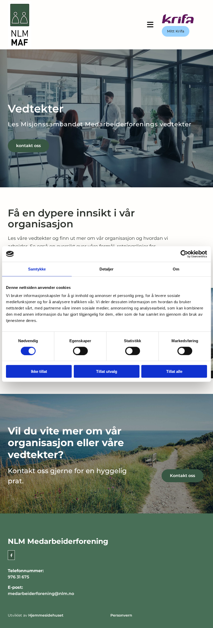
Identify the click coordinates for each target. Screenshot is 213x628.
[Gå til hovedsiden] (46, 24)
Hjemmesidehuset (45, 615)
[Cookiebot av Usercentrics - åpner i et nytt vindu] (184, 254)
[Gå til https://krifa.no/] (183, 19)
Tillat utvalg (106, 371)
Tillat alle (174, 371)
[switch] (80, 351)
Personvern (121, 615)
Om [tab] (176, 269)
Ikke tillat (39, 371)
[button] (150, 24)
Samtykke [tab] (37, 269)
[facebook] (11, 555)
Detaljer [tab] (106, 269)
